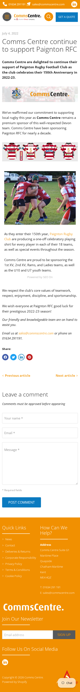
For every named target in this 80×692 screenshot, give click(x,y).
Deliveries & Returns (17, 551)
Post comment (21, 502)
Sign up (64, 635)
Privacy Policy (13, 564)
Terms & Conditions (17, 570)
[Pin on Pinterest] (29, 357)
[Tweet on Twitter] (13, 357)
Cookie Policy (13, 576)
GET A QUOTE (66, 17)
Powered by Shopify (14, 682)
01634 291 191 (52, 587)
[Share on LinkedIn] (21, 357)
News (8, 539)
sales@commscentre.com (36, 333)
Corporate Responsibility (20, 558)
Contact (10, 545)
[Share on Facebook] (5, 357)
